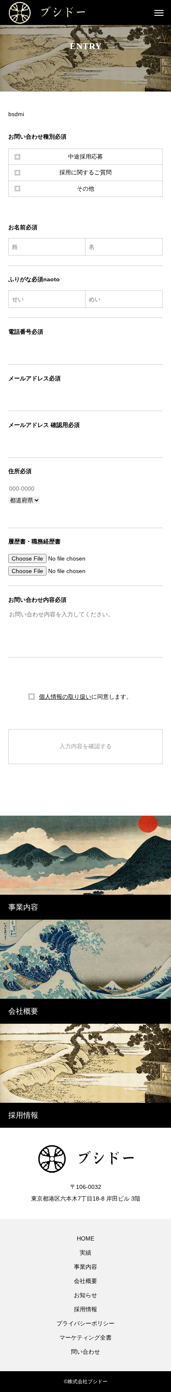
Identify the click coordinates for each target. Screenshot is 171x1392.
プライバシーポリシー (85, 1323)
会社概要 (85, 1281)
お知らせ (85, 1295)
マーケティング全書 (85, 1337)
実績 (85, 1253)
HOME (85, 1238)
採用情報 (85, 1309)
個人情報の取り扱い (65, 696)
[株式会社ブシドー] (56, 12)
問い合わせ (85, 1352)
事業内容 (85, 1267)
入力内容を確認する (85, 746)
